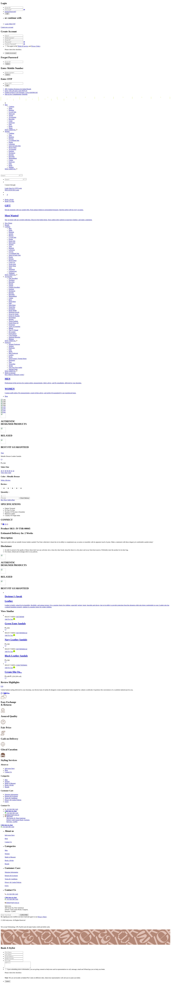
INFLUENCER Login (12, 190)
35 (17, 665)
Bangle (11, 284)
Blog (6, 396)
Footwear (12, 122)
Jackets (11, 115)
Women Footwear (14, 344)
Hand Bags (12, 301)
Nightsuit (11, 273)
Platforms (12, 348)
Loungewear (13, 271)
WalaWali (12, 269)
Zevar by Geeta (13, 314)
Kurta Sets (12, 241)
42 (13, 471)
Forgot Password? (10, 11)
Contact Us (8, 772)
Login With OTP (10, 24)
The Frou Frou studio (15, 367)
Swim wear (12, 264)
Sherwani (12, 114)
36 (1, 471)
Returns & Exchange (11, 796)
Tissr (10, 362)
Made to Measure (10, 783)
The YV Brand (13, 330)
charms (11, 285)
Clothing (11, 106)
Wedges (11, 167)
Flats (10, 124)
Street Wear (12, 266)
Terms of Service (23, 46)
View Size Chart (6, 472)
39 (7, 471)
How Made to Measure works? (14, 374)
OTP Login (18, 188)
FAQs (7, 802)
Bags (10, 300)
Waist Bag (12, 307)
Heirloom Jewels (14, 312)
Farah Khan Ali (13, 323)
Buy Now (4, 500)
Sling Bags (12, 305)
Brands (7, 225)
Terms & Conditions (11, 798)
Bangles (11, 155)
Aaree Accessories (14, 326)
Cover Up (12, 262)
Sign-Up (11, 188)
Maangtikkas (13, 158)
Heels (10, 165)
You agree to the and (23, 46)
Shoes (10, 128)
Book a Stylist (9, 199)
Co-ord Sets (12, 112)
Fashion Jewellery (14, 287)
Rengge (11, 319)
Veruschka (12, 364)
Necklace (12, 280)
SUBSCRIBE (24, 915)
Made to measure (10, 373)
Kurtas (11, 142)
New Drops (8, 223)
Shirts (10, 108)
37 (3, 471)
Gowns (11, 251)
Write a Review (5, 480)
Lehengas (12, 144)
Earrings (11, 151)
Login (7, 188)
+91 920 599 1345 (12, 809)
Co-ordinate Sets (14, 140)
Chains (11, 160)
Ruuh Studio (13, 310)
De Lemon (12, 332)
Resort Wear (12, 147)
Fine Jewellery (13, 278)
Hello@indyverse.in (13, 815)
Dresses (11, 139)
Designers (12, 309)
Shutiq (11, 366)
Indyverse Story (10, 768)
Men (6, 105)
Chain (10, 121)
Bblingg (11, 339)
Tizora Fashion (13, 321)
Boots (10, 126)
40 (9, 471)
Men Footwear (13, 353)
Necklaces (12, 153)
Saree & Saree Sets (15, 146)
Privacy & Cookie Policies (13, 800)
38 (5, 471)
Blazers (11, 235)
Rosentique (12, 317)
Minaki (11, 328)
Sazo (10, 268)
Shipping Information (11, 794)
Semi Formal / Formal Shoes (18, 358)
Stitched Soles (13, 369)
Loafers (11, 355)
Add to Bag (11, 500)
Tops (10, 135)
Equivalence (12, 333)
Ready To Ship (9, 201)
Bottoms (11, 110)
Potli (10, 303)
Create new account (7, 27)
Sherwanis (12, 243)
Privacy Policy (35, 46)
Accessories (12, 117)
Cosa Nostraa (13, 335)
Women (7, 131)
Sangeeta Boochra (14, 337)
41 (11, 471)
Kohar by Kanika (14, 316)
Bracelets (11, 119)
